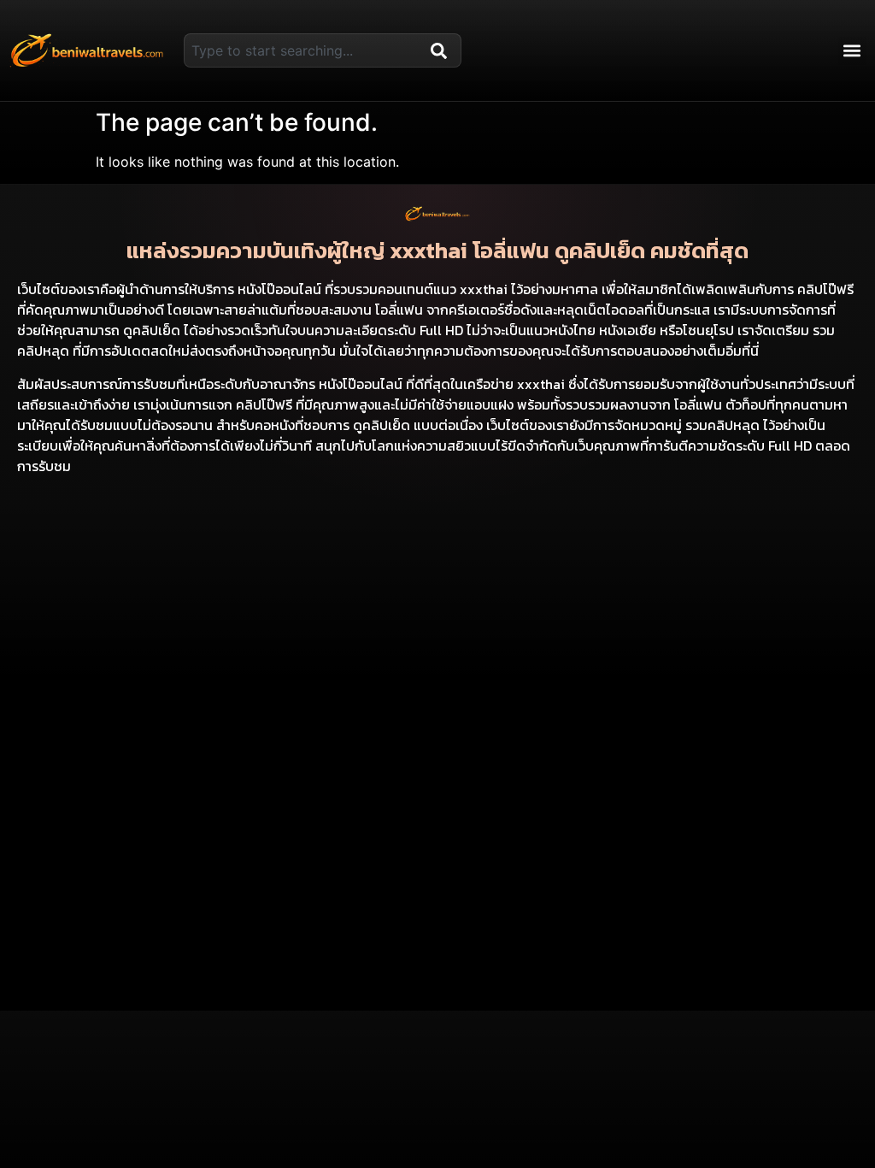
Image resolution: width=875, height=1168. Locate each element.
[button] (852, 51)
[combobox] (304, 50)
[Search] (442, 50)
